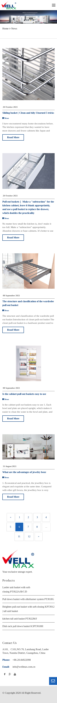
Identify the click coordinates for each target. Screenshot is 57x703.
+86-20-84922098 (22, 660)
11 (19, 536)
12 (29, 536)
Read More (13, 137)
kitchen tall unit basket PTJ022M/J (19, 618)
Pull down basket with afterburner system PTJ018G (28, 599)
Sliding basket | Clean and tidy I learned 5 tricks (28, 112)
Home (5, 28)
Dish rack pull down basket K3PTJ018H (22, 626)
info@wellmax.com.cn (24, 666)
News (14, 28)
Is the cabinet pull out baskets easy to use (24, 394)
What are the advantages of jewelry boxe (24, 472)
